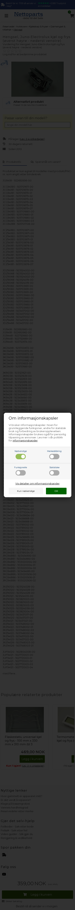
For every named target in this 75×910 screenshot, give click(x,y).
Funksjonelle (20, 467)
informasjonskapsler (25, 440)
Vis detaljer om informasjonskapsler (37, 483)
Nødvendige (21, 451)
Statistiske (54, 467)
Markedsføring (54, 451)
